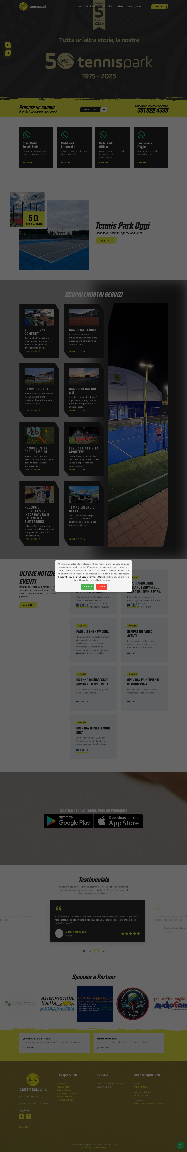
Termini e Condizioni (98, 576)
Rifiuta (102, 586)
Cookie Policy (79, 576)
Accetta (88, 586)
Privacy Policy (65, 576)
